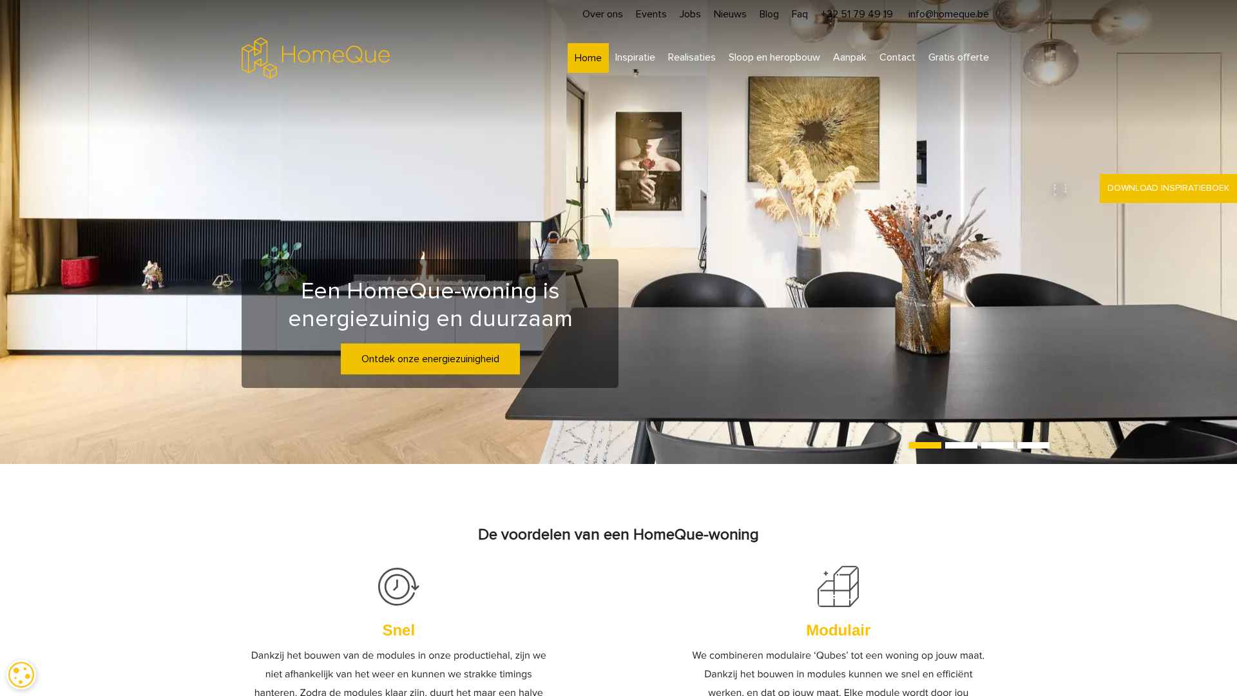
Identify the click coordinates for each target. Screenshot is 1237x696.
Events (651, 14)
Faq (800, 14)
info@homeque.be (948, 14)
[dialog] (21, 675)
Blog (769, 14)
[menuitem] (588, 58)
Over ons (602, 14)
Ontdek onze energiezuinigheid (430, 359)
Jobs (690, 14)
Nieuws (730, 14)
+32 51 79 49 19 (857, 14)
